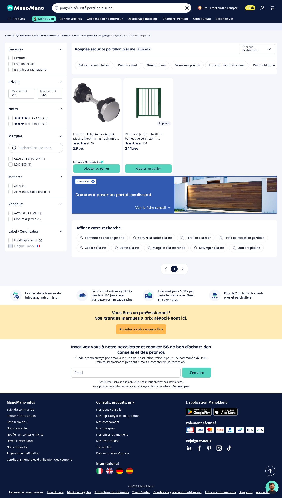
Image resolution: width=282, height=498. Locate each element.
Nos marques (105, 428)
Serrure (66, 35)
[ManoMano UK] (109, 471)
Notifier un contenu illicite (25, 435)
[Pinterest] (209, 448)
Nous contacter (17, 428)
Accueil (9, 35)
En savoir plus (181, 386)
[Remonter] (270, 471)
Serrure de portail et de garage (92, 35)
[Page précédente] (166, 269)
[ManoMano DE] (119, 471)
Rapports (246, 492)
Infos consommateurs (220, 492)
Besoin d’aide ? (17, 422)
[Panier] (272, 8)
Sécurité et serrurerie (46, 35)
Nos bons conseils (108, 409)
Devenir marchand (20, 441)
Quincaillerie (23, 35)
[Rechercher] (56, 8)
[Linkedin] (189, 448)
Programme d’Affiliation (23, 453)
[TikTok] (229, 448)
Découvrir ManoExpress (112, 453)
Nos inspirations (107, 441)
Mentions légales (79, 492)
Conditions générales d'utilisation (177, 492)
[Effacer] (187, 7)
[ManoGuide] (272, 487)
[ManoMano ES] (129, 471)
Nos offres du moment (112, 435)
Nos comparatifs (107, 422)
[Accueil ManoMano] (26, 8)
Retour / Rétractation (21, 416)
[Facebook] (199, 448)
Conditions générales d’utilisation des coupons (39, 460)
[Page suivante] (182, 269)
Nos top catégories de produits (117, 416)
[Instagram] (219, 448)
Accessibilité (264, 492)
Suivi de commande (20, 409)
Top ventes (103, 447)
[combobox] (257, 49)
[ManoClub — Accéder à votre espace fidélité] (250, 8)
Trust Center (141, 492)
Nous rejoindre (17, 447)
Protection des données (112, 492)
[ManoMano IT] (99, 471)
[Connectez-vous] (262, 8)
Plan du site (55, 492)
